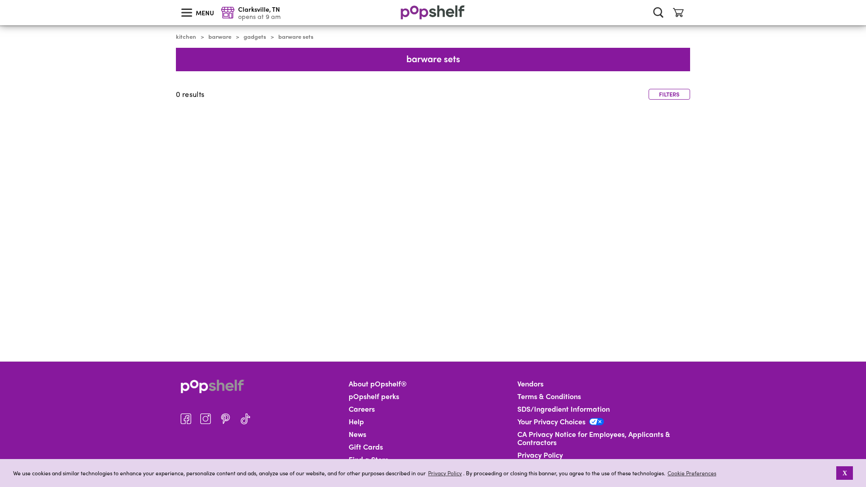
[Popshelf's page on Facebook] (185, 418)
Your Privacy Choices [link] (551, 422)
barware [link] (219, 36)
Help (356, 422)
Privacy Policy (445, 473)
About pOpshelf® (378, 384)
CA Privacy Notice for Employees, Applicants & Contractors (593, 438)
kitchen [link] (186, 36)
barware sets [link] (295, 36)
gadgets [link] (255, 36)
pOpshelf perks (374, 396)
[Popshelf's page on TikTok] (245, 418)
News (357, 434)
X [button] (845, 473)
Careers (362, 409)
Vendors (530, 384)
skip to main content (4, 0)
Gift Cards (366, 447)
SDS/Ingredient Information (563, 409)
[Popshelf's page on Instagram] (205, 418)
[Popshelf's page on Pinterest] (225, 418)
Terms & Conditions (549, 396)
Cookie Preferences (692, 473)
